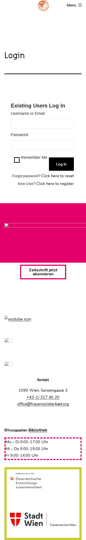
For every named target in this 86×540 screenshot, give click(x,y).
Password (19, 135)
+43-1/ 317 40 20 (43, 397)
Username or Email (28, 113)
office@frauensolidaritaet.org (43, 404)
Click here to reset (57, 176)
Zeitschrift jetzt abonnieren (43, 272)
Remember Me (34, 157)
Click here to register (55, 183)
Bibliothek (37, 430)
